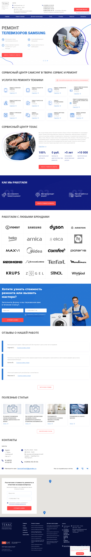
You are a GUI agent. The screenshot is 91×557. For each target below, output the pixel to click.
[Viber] (77, 468)
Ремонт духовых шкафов (81, 113)
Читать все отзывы (45, 387)
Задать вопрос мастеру (83, 12)
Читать (5, 423)
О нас (50, 16)
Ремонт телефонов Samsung (15, 88)
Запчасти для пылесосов (52, 537)
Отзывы (61, 16)
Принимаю (80, 553)
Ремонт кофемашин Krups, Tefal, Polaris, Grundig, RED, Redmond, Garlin (80, 101)
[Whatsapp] (82, 468)
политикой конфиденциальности (35, 316)
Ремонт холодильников (58, 101)
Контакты (83, 16)
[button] (50, 481)
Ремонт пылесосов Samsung (15, 101)
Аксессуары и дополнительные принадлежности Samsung (53, 526)
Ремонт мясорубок (35, 113)
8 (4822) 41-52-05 (49, 5)
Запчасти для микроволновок (53, 535)
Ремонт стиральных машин (15, 113)
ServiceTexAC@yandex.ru (26, 468)
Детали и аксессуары (37, 16)
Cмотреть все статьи (45, 431)
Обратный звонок (81, 9)
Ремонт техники (20, 16)
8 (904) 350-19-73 (49, 10)
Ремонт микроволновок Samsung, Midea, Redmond (81, 88)
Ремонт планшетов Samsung (37, 88)
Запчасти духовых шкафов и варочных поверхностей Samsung (52, 542)
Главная (7, 16)
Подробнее (12, 93)
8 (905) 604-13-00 (49, 8)
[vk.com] (87, 468)
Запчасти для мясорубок (52, 539)
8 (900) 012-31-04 (49, 7)
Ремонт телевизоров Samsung (60, 88)
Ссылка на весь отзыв (23, 347)
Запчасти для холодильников (53, 531)
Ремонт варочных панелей (59, 113)
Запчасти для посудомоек (52, 533)
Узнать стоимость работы (12, 55)
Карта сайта (26, 534)
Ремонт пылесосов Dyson (37, 101)
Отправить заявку (12, 320)
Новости (71, 16)
